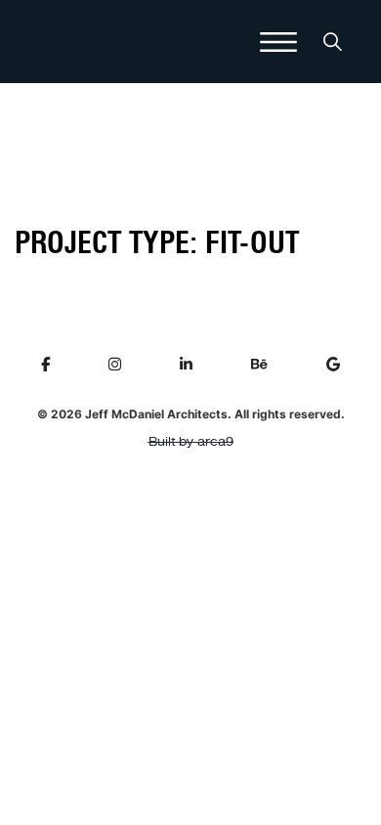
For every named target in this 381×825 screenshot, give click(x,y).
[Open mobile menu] (278, 42)
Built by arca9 (190, 442)
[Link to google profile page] (333, 364)
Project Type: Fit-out (157, 243)
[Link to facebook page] (45, 364)
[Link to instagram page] (115, 364)
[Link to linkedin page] (186, 364)
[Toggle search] (332, 42)
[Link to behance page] (259, 364)
